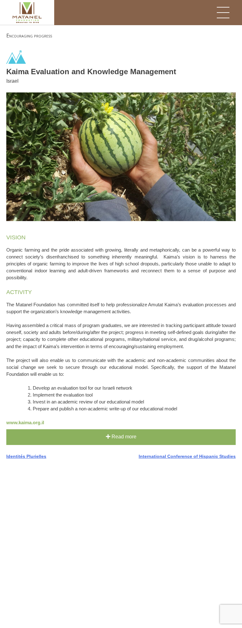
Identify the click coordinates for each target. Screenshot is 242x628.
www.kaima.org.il (25, 422)
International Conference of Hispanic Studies (187, 456)
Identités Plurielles (26, 456)
